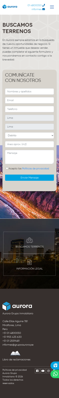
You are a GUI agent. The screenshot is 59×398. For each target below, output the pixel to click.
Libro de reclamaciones (16, 359)
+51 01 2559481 (11, 340)
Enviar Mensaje (30, 177)
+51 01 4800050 (11, 332)
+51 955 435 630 (12, 336)
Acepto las (29, 168)
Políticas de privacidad (35, 168)
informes (37, 9)
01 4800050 (35, 5)
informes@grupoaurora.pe (17, 344)
